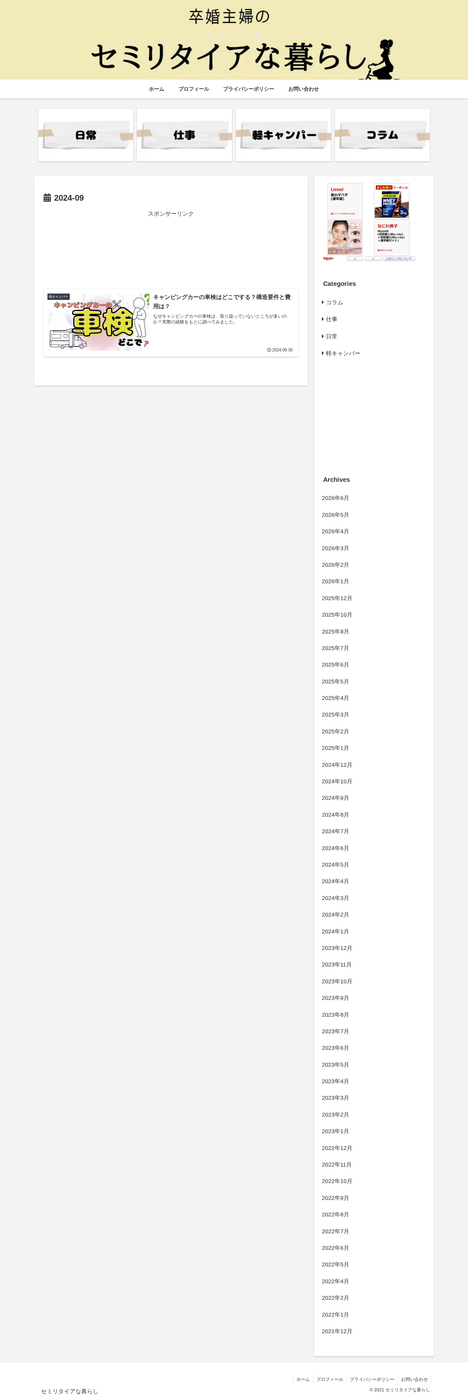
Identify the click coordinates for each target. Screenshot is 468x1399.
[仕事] (184, 135)
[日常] (85, 135)
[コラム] (382, 135)
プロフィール (329, 1379)
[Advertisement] (171, 248)
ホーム (303, 1379)
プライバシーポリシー (372, 1379)
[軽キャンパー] (283, 135)
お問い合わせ (414, 1379)
